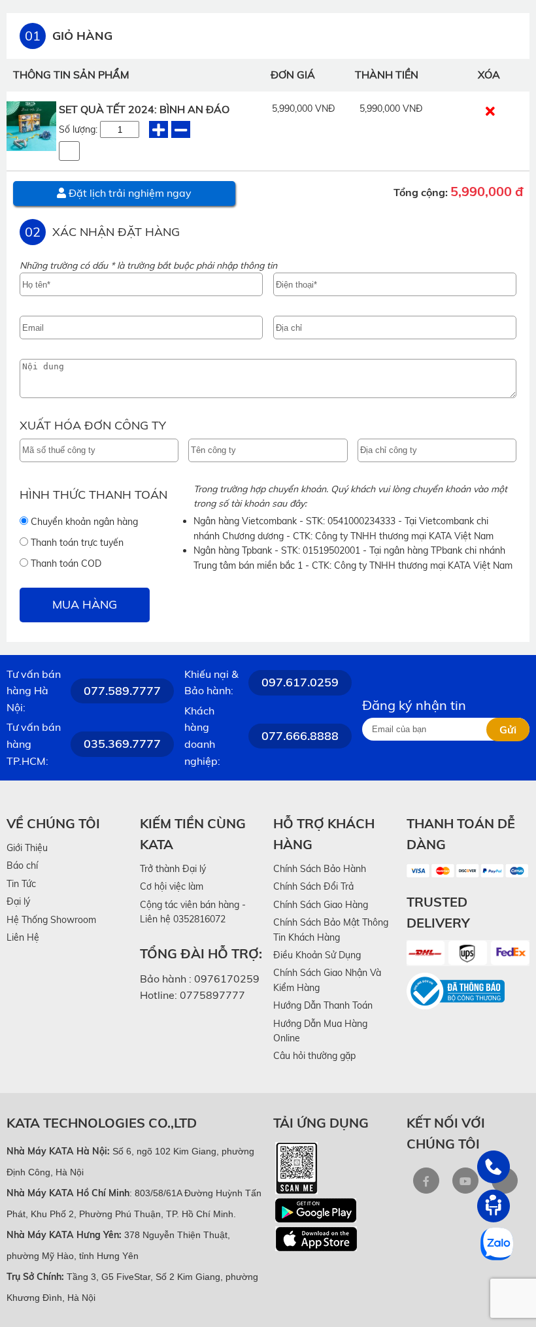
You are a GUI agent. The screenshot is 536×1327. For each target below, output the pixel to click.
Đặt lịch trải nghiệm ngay (129, 192)
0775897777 (212, 994)
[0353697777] (493, 1167)
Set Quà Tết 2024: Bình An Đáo (144, 109)
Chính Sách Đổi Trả (313, 886)
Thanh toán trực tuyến (76, 542)
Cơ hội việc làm (171, 886)
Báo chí (22, 865)
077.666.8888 (300, 735)
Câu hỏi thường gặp (314, 1056)
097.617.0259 (300, 682)
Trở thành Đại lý (173, 869)
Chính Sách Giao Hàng (320, 905)
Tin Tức (21, 884)
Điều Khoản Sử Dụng (317, 955)
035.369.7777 (122, 743)
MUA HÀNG (84, 604)
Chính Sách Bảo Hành (319, 869)
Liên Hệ (23, 937)
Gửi (507, 729)
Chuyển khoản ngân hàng (83, 522)
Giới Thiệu (27, 848)
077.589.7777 (122, 690)
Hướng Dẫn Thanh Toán (323, 1005)
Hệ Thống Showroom (51, 920)
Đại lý (18, 901)
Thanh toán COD (64, 563)
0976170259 (227, 978)
